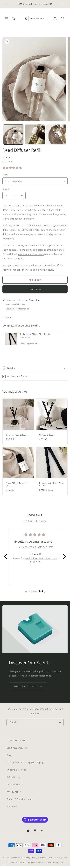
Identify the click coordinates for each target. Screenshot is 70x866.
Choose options (27, 343)
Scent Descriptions (16, 740)
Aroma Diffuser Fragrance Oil (17, 484)
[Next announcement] (64, 4)
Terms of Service (15, 784)
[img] (40, 554)
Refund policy (46, 857)
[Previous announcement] (6, 4)
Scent (5, 174)
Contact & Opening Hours (19, 799)
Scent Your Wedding (17, 747)
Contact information (54, 862)
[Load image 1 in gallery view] (13, 134)
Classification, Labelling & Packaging (25, 762)
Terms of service (17, 862)
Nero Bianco (15, 857)
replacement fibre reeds (31, 254)
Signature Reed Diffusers (17, 435)
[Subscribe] (59, 722)
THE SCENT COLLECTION (28, 686)
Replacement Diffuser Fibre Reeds (35, 334)
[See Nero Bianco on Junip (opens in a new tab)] (42, 591)
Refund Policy (14, 777)
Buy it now (35, 289)
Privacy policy (61, 857)
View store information (17, 308)
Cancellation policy (35, 862)
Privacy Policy (14, 791)
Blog (9, 755)
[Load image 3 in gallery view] (56, 134)
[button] (6, 18)
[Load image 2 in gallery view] (35, 134)
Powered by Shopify (29, 857)
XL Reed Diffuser (46, 435)
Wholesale (12, 806)
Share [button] (9, 317)
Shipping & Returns (16, 769)
